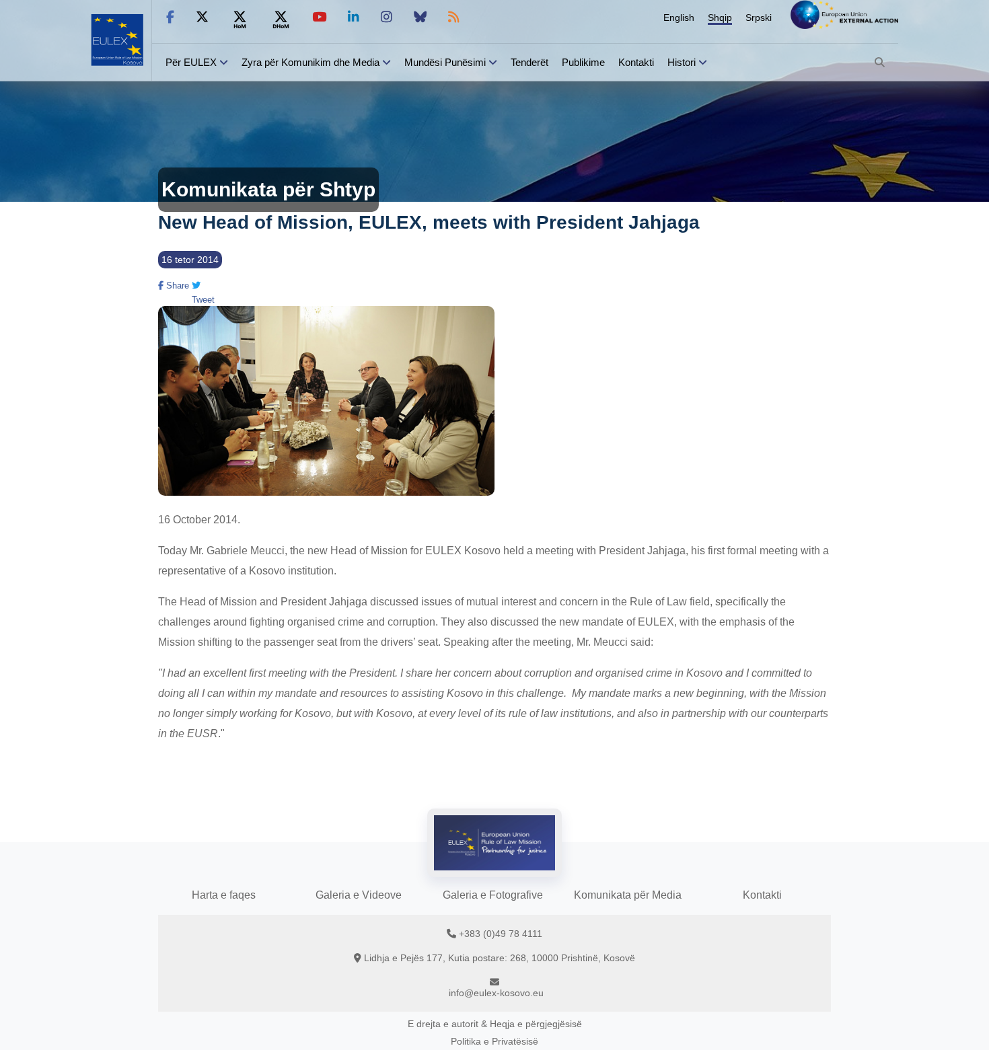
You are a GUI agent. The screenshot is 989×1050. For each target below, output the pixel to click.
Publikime (583, 62)
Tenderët (529, 62)
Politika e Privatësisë (494, 1041)
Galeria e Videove (359, 895)
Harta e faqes (224, 895)
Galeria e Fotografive (493, 895)
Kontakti (636, 62)
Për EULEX (191, 62)
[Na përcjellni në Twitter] (202, 17)
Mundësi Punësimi (445, 62)
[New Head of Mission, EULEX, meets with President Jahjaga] (326, 491)
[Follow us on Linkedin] (353, 17)
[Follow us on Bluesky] (420, 17)
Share (176, 285)
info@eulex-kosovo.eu (496, 992)
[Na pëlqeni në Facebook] (170, 17)
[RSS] (454, 17)
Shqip (720, 17)
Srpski (758, 17)
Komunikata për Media (628, 895)
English (678, 17)
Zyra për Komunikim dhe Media (310, 62)
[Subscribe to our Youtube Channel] (319, 17)
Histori (681, 62)
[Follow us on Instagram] (386, 17)
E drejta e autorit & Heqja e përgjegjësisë (495, 1023)
